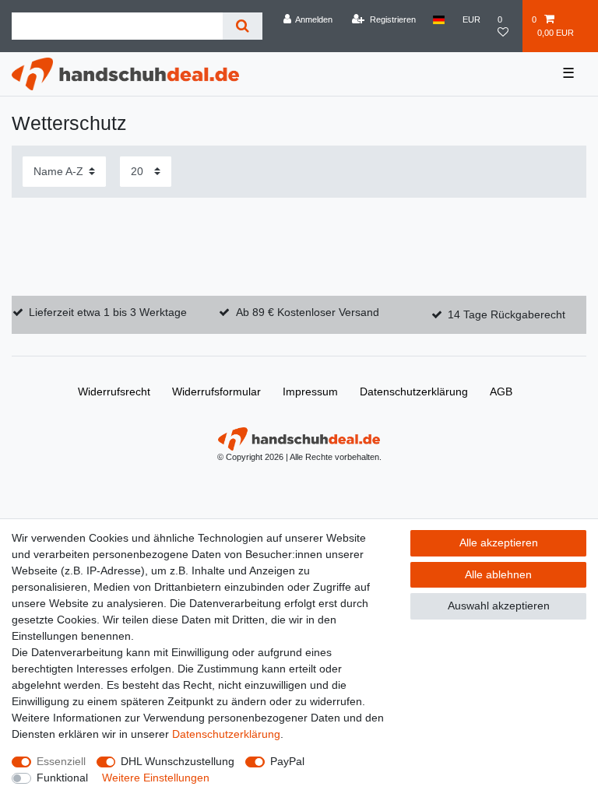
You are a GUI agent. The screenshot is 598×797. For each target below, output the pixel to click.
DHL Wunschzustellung (177, 761)
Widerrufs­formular (216, 391)
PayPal (287, 761)
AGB (501, 391)
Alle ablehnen (498, 574)
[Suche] (242, 26)
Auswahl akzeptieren (499, 605)
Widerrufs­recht (114, 391)
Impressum (310, 391)
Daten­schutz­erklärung (414, 391)
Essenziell (61, 761)
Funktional (62, 777)
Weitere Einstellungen (155, 777)
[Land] (438, 19)
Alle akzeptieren (498, 542)
